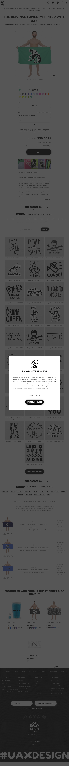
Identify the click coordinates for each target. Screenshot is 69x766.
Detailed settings (34, 395)
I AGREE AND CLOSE (34, 402)
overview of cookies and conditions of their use (35, 388)
